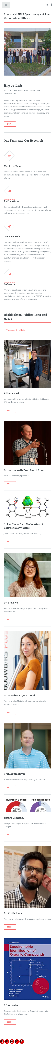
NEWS (10, 124)
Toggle (6, 5)
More (10, 410)
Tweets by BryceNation (16, 330)
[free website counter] (12, 1041)
